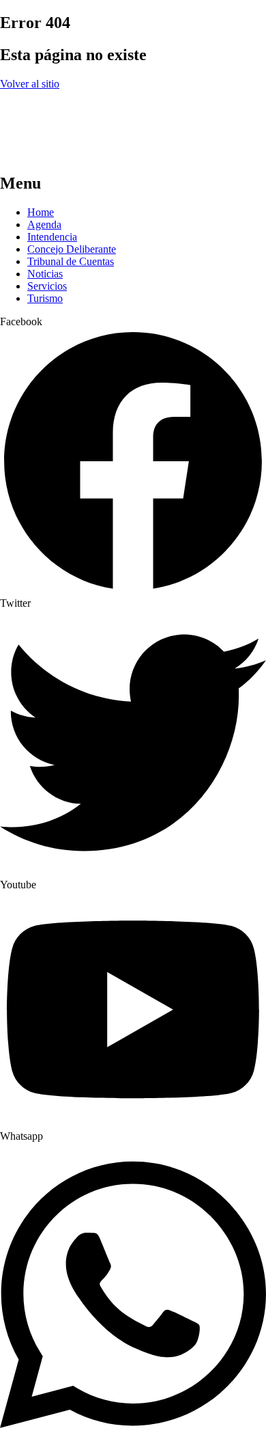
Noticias (45, 273)
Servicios (47, 286)
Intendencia (52, 237)
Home (40, 212)
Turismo (45, 298)
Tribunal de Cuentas (70, 261)
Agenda (44, 224)
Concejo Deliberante (71, 249)
